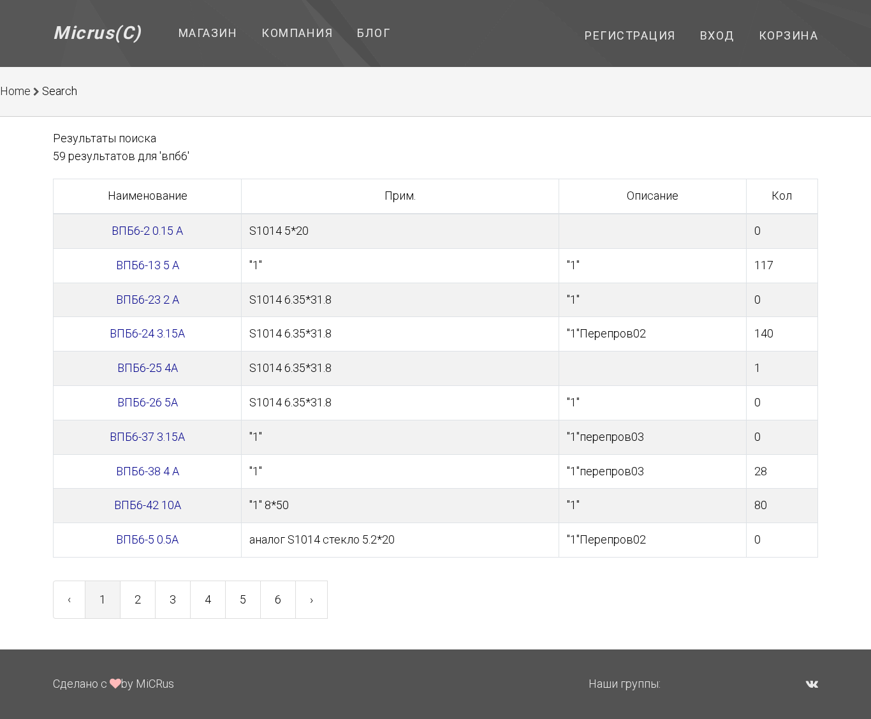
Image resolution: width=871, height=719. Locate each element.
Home (15, 91)
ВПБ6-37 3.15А (147, 436)
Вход (717, 35)
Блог (373, 33)
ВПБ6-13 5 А (147, 265)
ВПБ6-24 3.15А (147, 333)
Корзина (789, 35)
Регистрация (630, 35)
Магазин (208, 33)
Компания (297, 33)
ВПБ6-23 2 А (147, 299)
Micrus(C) (97, 32)
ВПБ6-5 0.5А (147, 539)
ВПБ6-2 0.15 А (147, 230)
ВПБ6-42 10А (147, 505)
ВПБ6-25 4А (147, 367)
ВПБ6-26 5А (147, 402)
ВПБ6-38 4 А (147, 471)
